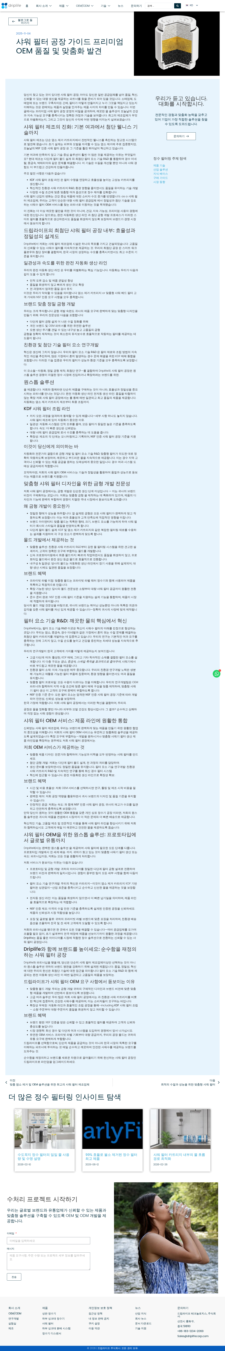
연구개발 (13, 1318)
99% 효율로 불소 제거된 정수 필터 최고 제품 (111, 1156)
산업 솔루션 (160, 169)
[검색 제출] (177, 5)
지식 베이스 (160, 174)
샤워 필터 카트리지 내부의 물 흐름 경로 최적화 (179, 1156)
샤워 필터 (47, 1323)
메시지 (10, 1248)
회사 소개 (14, 1308)
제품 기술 (159, 165)
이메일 (11, 1233)
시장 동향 (159, 182)
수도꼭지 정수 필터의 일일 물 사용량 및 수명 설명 (43, 1156)
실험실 (12, 1323)
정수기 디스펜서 (51, 1333)
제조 (11, 1328)
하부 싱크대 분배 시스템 (56, 1328)
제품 (45, 1308)
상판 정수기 (49, 1313)
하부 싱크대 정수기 (53, 1318)
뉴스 (138, 1308)
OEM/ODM (14, 1313)
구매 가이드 (160, 178)
